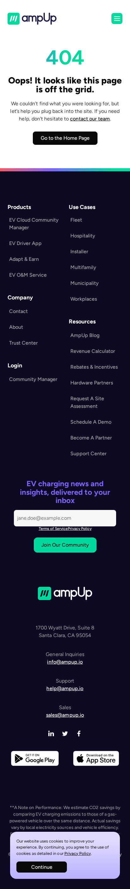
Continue (41, 867)
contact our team (90, 119)
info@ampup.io (65, 662)
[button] (116, 18)
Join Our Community (65, 545)
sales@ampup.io (65, 715)
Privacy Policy (77, 853)
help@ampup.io (64, 688)
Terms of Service (53, 528)
